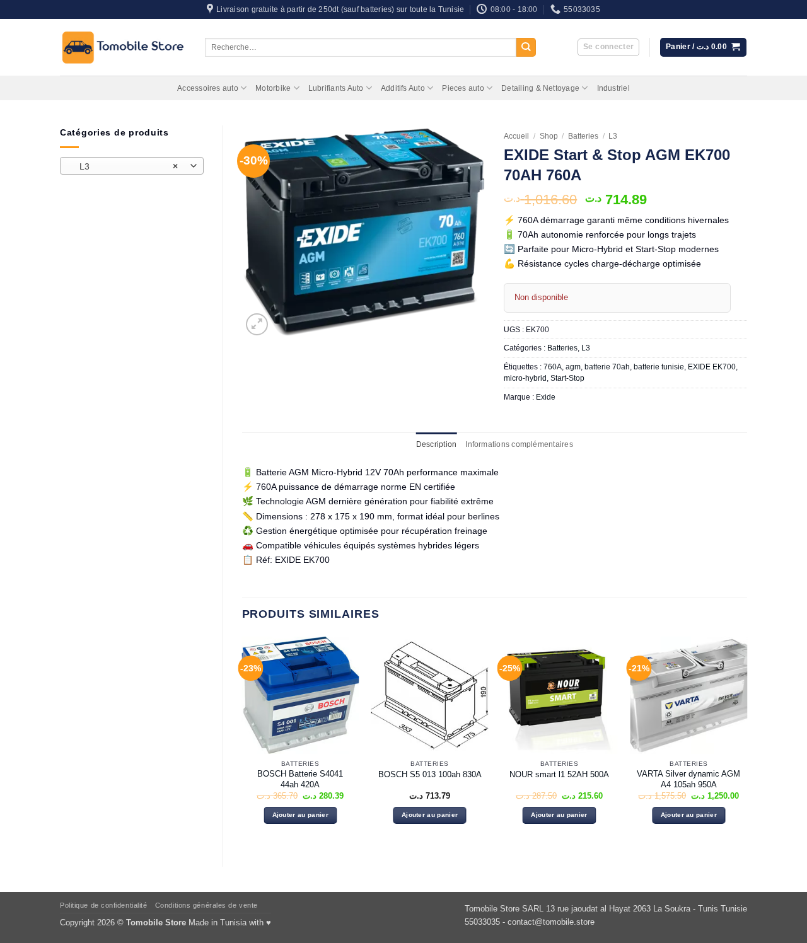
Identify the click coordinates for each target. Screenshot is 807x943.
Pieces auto (463, 88)
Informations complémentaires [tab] (518, 444)
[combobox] (132, 166)
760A (552, 367)
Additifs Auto (403, 88)
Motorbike (273, 88)
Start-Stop (567, 378)
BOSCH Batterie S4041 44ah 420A (300, 779)
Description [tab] (436, 444)
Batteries (583, 136)
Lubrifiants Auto (336, 88)
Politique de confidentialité (103, 905)
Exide (545, 397)
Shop (549, 136)
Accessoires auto (207, 88)
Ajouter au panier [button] (300, 814)
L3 (612, 136)
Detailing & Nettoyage (540, 88)
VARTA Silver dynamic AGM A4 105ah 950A (688, 779)
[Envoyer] (526, 47)
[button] (608, 47)
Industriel (613, 88)
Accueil (516, 136)
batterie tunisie (659, 367)
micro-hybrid (525, 378)
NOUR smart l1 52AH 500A (559, 774)
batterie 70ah (607, 367)
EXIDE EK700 (712, 367)
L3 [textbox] (124, 166)
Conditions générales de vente (206, 905)
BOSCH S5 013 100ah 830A (430, 774)
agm (573, 367)
